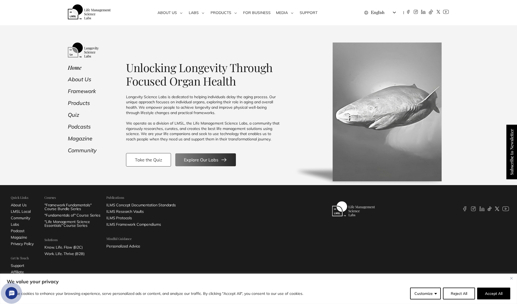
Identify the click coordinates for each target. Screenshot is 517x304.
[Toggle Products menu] (235, 12)
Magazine (80, 138)
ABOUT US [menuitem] (167, 12)
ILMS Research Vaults (125, 211)
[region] (258, 289)
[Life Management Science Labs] (89, 11)
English (378, 12)
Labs (15, 224)
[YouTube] (446, 12)
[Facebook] (408, 12)
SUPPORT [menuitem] (308, 12)
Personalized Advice (123, 246)
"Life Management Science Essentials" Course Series (67, 223)
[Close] (511, 278)
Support (17, 265)
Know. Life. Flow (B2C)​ (63, 247)
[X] (438, 12)
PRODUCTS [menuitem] (221, 12)
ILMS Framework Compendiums (133, 224)
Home (75, 67)
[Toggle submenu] (181, 12)
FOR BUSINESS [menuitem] (257, 12)
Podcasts (79, 126)
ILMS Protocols (119, 217)
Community (82, 150)
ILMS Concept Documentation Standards (141, 205)
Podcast (18, 230)
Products (79, 103)
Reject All (459, 293)
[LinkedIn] (423, 12)
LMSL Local (21, 211)
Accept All (493, 293)
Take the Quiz (148, 159)
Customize (423, 293)
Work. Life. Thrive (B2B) (64, 253)
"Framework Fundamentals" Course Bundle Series (68, 207)
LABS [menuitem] (194, 12)
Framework (82, 91)
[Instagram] (416, 12)
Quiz (73, 114)
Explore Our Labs (201, 159)
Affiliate (17, 272)
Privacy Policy (22, 243)
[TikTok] (431, 12)
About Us (79, 79)
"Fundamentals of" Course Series (72, 215)
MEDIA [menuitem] (282, 12)
